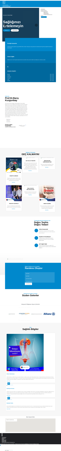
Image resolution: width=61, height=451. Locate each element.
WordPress (27, 443)
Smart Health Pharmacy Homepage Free (8, 442)
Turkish (7, 450)
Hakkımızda (4, 438)
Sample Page (4, 440)
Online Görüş (15, 30)
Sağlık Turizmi (4, 439)
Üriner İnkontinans (11, 373)
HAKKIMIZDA (4, 437)
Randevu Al (7, 30)
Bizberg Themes (36, 443)
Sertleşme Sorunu (10, 388)
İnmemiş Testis (10, 403)
